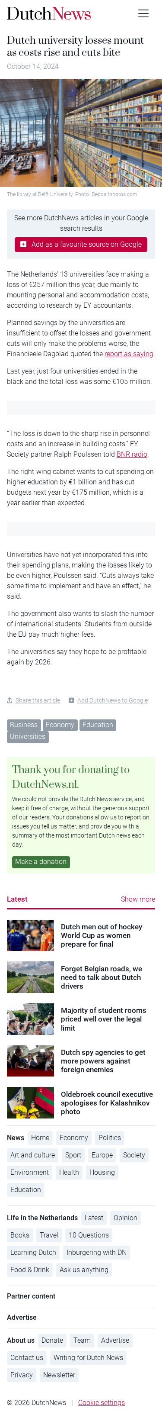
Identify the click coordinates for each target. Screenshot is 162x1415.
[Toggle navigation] (143, 13)
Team (82, 1340)
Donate (52, 1340)
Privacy (21, 1375)
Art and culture (32, 1155)
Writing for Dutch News (88, 1358)
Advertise (115, 1340)
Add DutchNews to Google (112, 700)
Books (19, 1235)
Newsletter (59, 1375)
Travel (49, 1235)
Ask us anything (84, 1270)
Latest (17, 899)
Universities (27, 736)
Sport (73, 1155)
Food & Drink (29, 1270)
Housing (102, 1172)
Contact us (26, 1358)
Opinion (125, 1218)
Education (98, 725)
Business (24, 725)
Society (134, 1155)
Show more (138, 899)
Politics (109, 1138)
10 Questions (89, 1235)
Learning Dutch (33, 1252)
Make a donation (41, 861)
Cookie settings (101, 1403)
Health (69, 1172)
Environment (29, 1172)
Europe (102, 1155)
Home (40, 1138)
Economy (60, 725)
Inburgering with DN (97, 1252)
